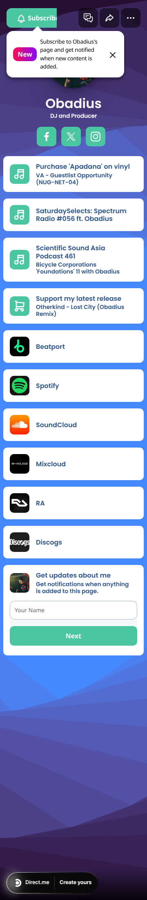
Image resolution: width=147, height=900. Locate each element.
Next (73, 635)
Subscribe (43, 17)
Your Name (30, 610)
